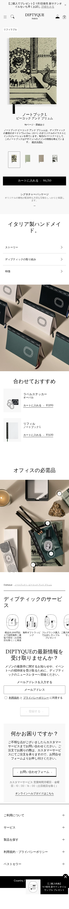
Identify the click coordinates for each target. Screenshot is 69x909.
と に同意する (36, 697)
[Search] (12, 16)
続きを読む (37, 142)
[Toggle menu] (5, 17)
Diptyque (8, 585)
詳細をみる (47, 6)
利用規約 (14, 697)
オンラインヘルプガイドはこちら (34, 793)
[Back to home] (34, 16)
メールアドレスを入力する (34, 682)
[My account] (57, 17)
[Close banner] (65, 5)
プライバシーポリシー (36, 697)
